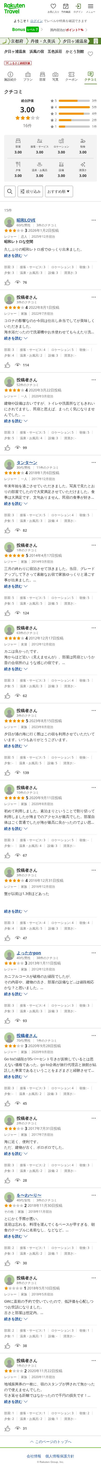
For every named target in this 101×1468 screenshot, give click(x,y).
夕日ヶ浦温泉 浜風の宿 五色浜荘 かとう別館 (44, 51)
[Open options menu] (94, 220)
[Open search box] (10, 191)
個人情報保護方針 (59, 1456)
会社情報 (34, 1456)
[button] (30, 222)
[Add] (90, 54)
